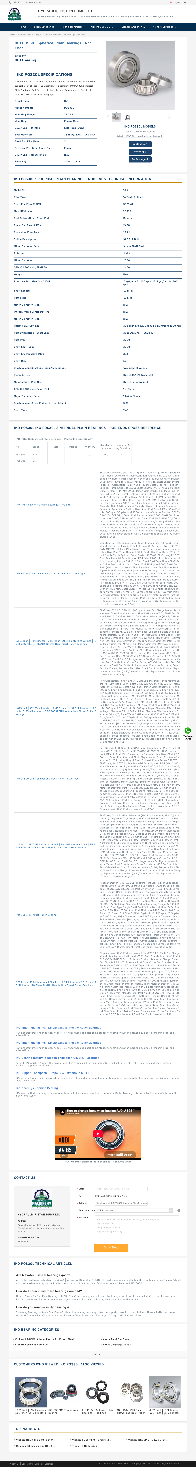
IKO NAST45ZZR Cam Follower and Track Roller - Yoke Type (50, 573)
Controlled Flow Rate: (27, 232)
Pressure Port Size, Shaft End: (32, 281)
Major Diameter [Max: (27, 319)
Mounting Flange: (25, 114)
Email (81, 1189)
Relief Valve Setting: (26, 326)
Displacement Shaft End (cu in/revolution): (40, 368)
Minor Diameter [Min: (27, 246)
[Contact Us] (188, 733)
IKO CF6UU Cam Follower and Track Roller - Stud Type (47, 778)
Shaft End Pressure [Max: (29, 354)
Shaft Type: (21, 410)
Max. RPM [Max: (23, 211)
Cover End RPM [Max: (28, 128)
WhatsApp (140, 151)
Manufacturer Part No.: (28, 382)
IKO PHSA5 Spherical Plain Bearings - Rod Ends (44, 504)
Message (82, 1217)
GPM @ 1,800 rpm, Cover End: (32, 389)
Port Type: (20, 340)
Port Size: (20, 297)
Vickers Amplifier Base (135, 27)
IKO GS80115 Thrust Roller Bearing (36, 915)
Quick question (87, 1210)
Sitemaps (50, 1464)
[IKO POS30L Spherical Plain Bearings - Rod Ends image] (140, 75)
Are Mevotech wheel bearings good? (43, 1275)
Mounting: (21, 121)
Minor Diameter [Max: (27, 305)
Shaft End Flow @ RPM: (28, 204)
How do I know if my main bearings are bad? (49, 1291)
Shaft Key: (21, 161)
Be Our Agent (140, 159)
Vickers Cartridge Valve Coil (166, 27)
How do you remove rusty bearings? (43, 1307)
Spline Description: (25, 239)
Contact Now (140, 144)
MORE (96, 1354)
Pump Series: (22, 375)
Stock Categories (44, 27)
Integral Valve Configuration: (31, 312)
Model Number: (24, 107)
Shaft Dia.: (20, 361)
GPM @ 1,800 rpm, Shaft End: (31, 267)
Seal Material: (23, 134)
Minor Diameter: (24, 260)
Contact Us (27, 1464)
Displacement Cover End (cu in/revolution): (40, 403)
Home (22, 27)
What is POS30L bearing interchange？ (140, 136)
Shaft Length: (22, 290)
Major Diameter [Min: (27, 396)
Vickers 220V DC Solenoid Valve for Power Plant (103, 27)
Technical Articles (72, 27)
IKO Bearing (33, 35)
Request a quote (33, 2)
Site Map (39, 1464)
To (80, 1196)
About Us (15, 1464)
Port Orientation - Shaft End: (31, 333)
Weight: (18, 274)
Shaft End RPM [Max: (27, 141)
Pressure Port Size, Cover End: (33, 148)
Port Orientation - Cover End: (31, 218)
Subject (82, 1203)
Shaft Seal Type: (24, 347)
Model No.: (20, 190)
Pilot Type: (20, 197)
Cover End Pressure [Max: (30, 155)
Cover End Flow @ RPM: (28, 225)
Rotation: (19, 253)
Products (21, 35)
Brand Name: (22, 101)
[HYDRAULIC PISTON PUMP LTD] (14, 15)
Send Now (111, 1248)
